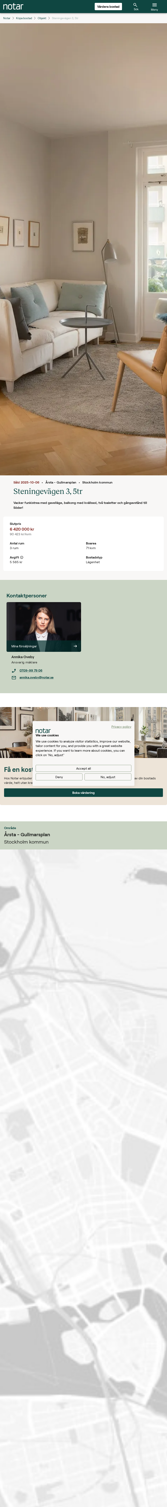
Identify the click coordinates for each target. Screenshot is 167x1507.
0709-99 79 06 (31, 670)
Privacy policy (121, 726)
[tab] (13, 6)
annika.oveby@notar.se (37, 677)
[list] (46, 674)
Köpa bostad (24, 18)
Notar (6, 18)
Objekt (42, 18)
